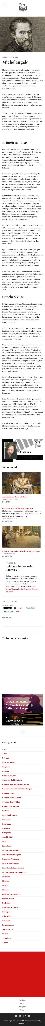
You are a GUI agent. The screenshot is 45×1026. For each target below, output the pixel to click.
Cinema (5, 771)
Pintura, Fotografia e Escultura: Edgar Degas (21, 551)
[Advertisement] (22, 974)
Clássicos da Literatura (12, 780)
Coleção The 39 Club (11, 802)
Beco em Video (8, 762)
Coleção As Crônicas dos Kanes (15, 784)
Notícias (5, 890)
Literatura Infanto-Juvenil (13, 868)
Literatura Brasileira (11, 850)
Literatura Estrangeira (11, 854)
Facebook (22, 1000)
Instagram (22, 1007)
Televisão (6, 938)
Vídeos (5, 942)
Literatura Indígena (10, 863)
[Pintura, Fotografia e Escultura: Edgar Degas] (22, 537)
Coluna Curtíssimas (10, 806)
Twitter (22, 1003)
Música (5, 885)
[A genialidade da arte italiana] (22, 483)
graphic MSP (7, 837)
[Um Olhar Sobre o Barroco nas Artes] (22, 515)
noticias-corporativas (11, 894)
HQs (4, 841)
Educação (6, 819)
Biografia (6, 767)
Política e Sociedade (10, 907)
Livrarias (6, 876)
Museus (5, 881)
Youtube (22, 1010)
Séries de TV (7, 929)
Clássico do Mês (9, 775)
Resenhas (6, 920)
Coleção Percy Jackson (11, 797)
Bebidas (5, 758)
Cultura (5, 57)
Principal (6, 912)
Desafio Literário (9, 815)
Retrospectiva (8, 925)
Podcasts (6, 903)
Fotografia (6, 832)
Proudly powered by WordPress (15, 1021)
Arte (4, 749)
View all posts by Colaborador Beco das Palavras (22, 590)
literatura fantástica (10, 859)
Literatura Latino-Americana (14, 872)
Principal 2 (14, 57)
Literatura (6, 846)
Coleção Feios (8, 793)
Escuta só (6, 828)
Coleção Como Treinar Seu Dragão (17, 789)
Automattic (22, 1023)
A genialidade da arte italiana (14, 497)
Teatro (5, 934)
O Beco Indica (8, 898)
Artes (4, 753)
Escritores (6, 824)
